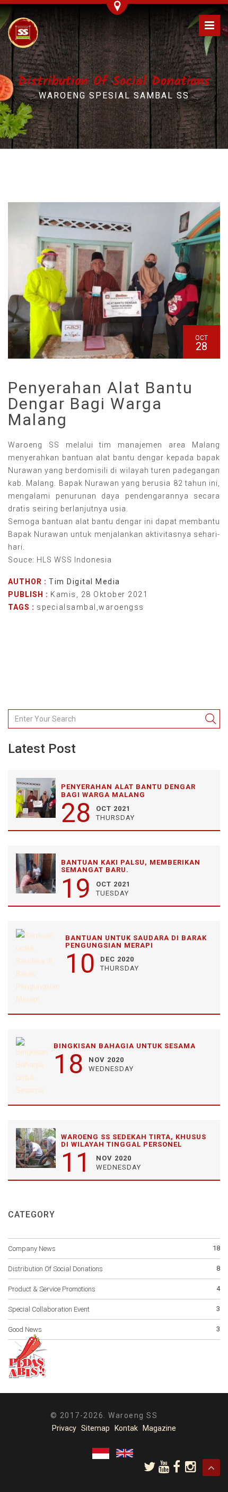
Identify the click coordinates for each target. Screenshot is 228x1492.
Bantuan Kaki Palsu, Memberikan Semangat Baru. (130, 866)
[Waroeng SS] (23, 32)
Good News (25, 1329)
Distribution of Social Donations (55, 1269)
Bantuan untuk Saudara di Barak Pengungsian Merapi (136, 941)
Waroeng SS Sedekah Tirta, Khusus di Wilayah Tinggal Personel (133, 1140)
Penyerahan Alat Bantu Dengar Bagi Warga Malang (128, 790)
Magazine (159, 1428)
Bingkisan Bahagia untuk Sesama (125, 1046)
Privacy (64, 1428)
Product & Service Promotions (51, 1289)
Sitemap (95, 1428)
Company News (32, 1249)
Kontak (126, 1428)
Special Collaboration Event (49, 1309)
